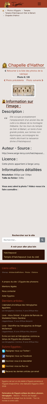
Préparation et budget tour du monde (16, 398)
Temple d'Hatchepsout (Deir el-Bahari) (20, 13)
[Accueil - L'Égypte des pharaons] (14, 4)
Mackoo (17, 396)
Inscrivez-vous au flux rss (16, 366)
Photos (27, 272)
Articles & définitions (16, 272)
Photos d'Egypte (14, 10)
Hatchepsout (10, 252)
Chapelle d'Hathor (12, 15)
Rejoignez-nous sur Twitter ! (17, 351)
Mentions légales (9, 286)
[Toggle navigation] (39, 3)
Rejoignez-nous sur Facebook (18, 356)
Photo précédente (14, 80)
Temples (27, 10)
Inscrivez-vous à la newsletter (18, 361)
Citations (34, 272)
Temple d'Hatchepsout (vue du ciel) (21, 257)
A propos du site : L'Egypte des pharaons (20, 282)
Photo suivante (34, 80)
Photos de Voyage (29, 396)
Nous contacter (9, 291)
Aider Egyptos (8, 296)
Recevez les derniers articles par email (22, 371)
